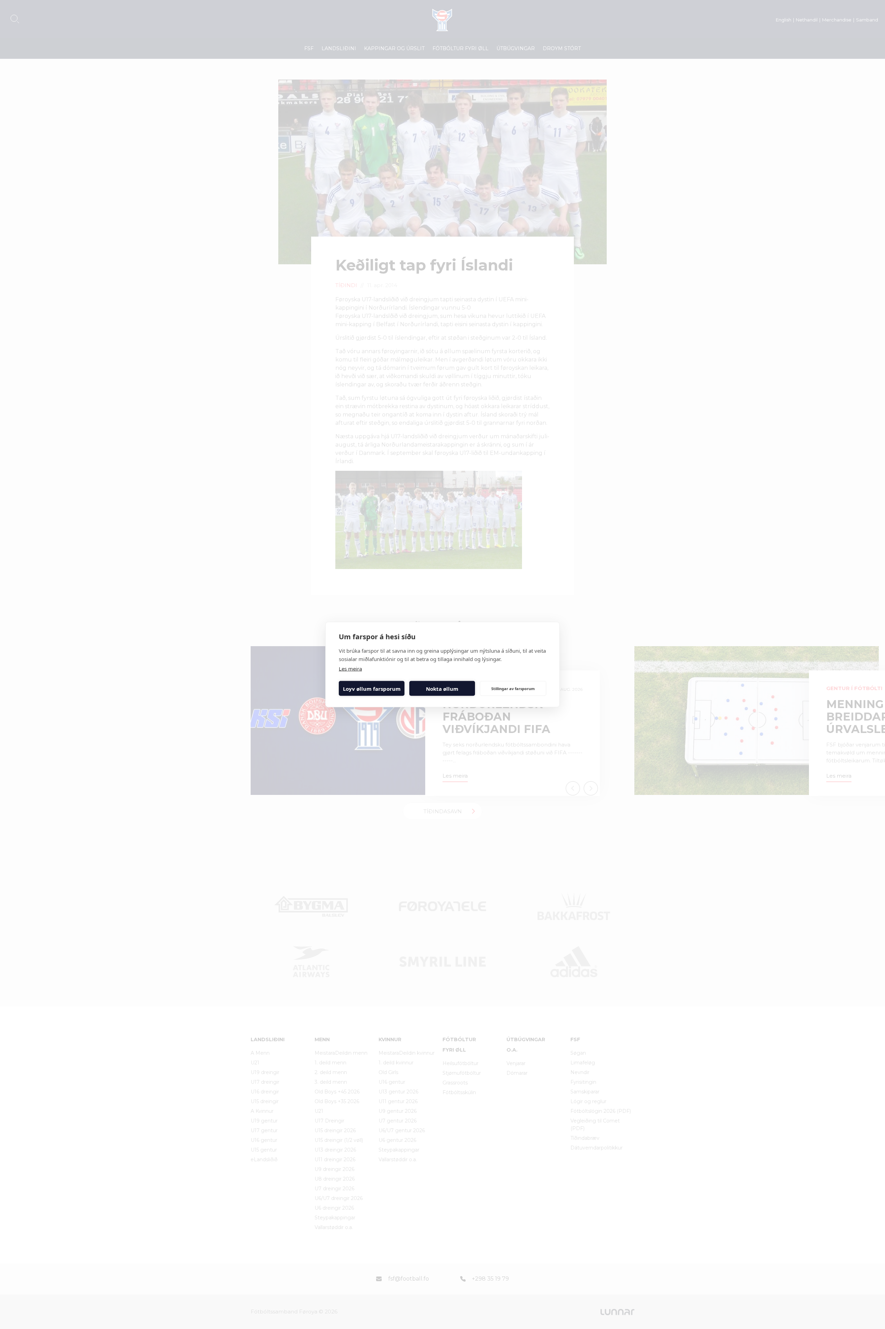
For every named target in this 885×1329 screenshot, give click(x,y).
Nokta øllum (442, 688)
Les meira (350, 668)
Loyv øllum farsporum (372, 688)
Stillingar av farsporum (513, 688)
